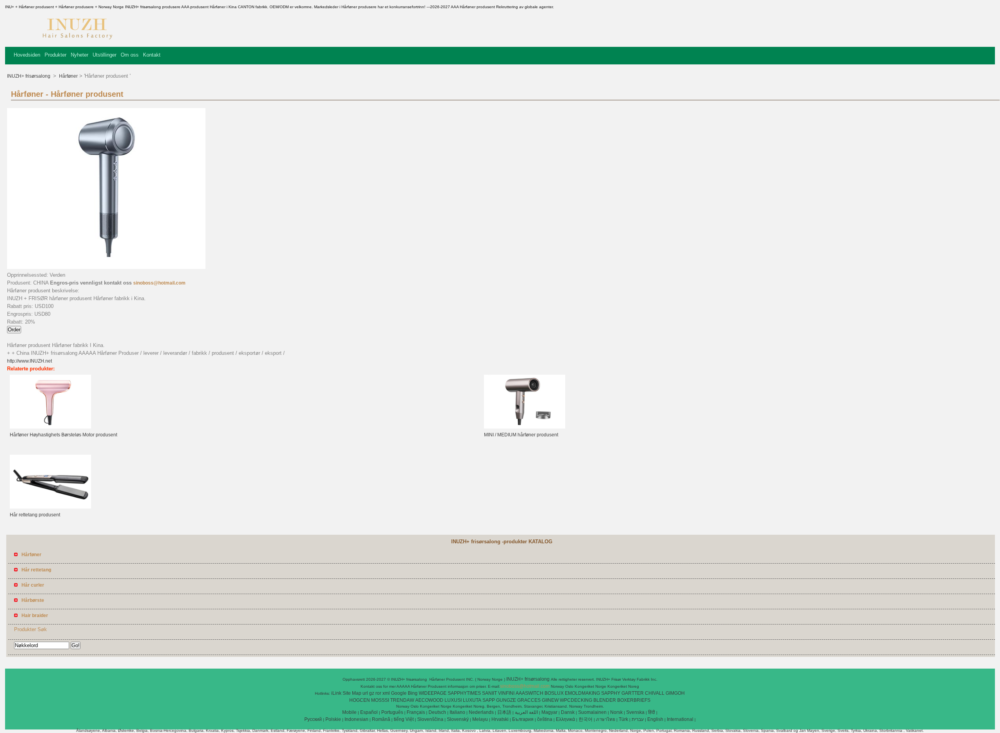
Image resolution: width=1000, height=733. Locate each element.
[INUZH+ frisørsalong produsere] (77, 41)
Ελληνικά (565, 719)
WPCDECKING (576, 700)
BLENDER (604, 700)
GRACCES (529, 700)
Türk (623, 719)
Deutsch (437, 712)
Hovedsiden (27, 55)
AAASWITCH (529, 693)
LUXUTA (472, 700)
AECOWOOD (429, 700)
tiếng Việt (404, 719)
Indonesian (356, 719)
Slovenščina (430, 719)
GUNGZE (506, 700)
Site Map (352, 693)
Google (399, 693)
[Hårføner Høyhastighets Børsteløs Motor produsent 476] (50, 427)
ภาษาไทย (605, 719)
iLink (336, 693)
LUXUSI (453, 700)
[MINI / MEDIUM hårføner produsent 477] (524, 427)
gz (371, 693)
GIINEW (550, 700)
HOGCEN (359, 700)
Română (381, 719)
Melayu (480, 719)
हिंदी (651, 712)
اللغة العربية (526, 712)
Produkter (55, 55)
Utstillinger (104, 55)
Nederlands (481, 712)
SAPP (488, 700)
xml (386, 693)
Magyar (549, 712)
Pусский (313, 719)
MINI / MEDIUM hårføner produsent (521, 434)
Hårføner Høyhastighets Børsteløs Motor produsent (63, 434)
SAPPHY (610, 693)
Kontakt (152, 55)
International (680, 719)
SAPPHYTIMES (464, 693)
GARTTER (632, 693)
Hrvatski (500, 719)
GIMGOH (675, 693)
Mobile (349, 712)
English (655, 719)
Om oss (130, 55)
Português (392, 712)
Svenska (635, 712)
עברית (638, 719)
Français (416, 712)
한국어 (586, 719)
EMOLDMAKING (582, 693)
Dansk (568, 712)
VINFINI (506, 693)
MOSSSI (380, 700)
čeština (544, 719)
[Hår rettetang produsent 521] (50, 507)
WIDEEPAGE (432, 693)
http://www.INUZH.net (29, 361)
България (523, 719)
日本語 (504, 712)
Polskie (333, 719)
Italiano (457, 712)
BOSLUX (554, 693)
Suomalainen (592, 712)
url (365, 693)
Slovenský (458, 719)
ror (378, 693)
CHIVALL (654, 693)
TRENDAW (402, 700)
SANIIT (489, 693)
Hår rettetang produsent (35, 514)
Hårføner (68, 76)
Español (369, 712)
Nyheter (79, 55)
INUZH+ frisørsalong (29, 76)
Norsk (616, 712)
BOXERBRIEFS (633, 700)
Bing (413, 693)
